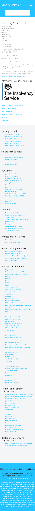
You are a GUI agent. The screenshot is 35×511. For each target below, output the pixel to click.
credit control (9, 409)
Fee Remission (10, 335)
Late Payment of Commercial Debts (16, 345)
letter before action (11, 420)
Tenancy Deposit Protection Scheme (16, 219)
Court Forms (9, 294)
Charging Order (10, 321)
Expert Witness (10, 240)
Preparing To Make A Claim (13, 136)
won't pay (8, 414)
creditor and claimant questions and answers (19, 394)
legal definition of (10, 431)
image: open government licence (17, 478)
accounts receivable (11, 412)
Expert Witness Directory (13, 242)
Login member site (11, 164)
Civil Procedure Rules (13, 253)
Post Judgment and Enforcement (15, 317)
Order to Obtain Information (13, 323)
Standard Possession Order (13, 226)
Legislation (8, 296)
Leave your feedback (11, 159)
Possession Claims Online (13, 213)
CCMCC (7, 278)
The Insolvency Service (8, 108)
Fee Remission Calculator (13, 337)
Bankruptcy (4, 117)
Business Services (11, 203)
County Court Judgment (12, 300)
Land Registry (9, 354)
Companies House (11, 352)
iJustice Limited (17, 474)
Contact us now (10, 155)
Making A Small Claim (12, 139)
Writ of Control (9, 330)
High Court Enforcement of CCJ (15, 180)
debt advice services (11, 448)
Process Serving (10, 185)
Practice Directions (11, 260)
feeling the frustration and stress (15, 398)
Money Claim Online (11, 176)
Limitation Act (9, 298)
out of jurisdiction (10, 427)
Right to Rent (9, 221)
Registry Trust (9, 356)
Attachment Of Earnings (12, 319)
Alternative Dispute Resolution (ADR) (16, 256)
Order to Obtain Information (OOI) (15, 194)
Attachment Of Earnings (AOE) (14, 189)
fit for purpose (9, 423)
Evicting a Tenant (10, 224)
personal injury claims (12, 401)
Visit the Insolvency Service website (12, 105)
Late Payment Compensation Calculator (17, 347)
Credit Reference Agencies (13, 359)
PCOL (7, 283)
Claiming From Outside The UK (15, 145)
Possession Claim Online (13, 178)
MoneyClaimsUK (11, 5)
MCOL (7, 281)
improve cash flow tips (12, 407)
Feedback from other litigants (14, 157)
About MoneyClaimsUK (12, 134)
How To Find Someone (12, 143)
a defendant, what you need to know (16, 445)
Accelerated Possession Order (14, 228)
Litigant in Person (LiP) (12, 270)
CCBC (7, 285)
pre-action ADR (10, 174)
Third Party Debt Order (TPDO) (15, 196)
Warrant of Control (11, 328)
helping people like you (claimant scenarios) (18, 396)
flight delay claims (10, 403)
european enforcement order (14, 429)
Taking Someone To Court (13, 141)
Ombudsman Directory (12, 382)
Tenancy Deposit (10, 217)
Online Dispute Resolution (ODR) (15, 258)
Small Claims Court (11, 287)
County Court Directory (12, 292)
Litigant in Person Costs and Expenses (17, 272)
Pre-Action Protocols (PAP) (13, 251)
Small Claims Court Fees (13, 289)
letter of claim (9, 418)
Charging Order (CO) (11, 191)
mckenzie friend (10, 405)
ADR (6, 187)
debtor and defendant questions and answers (19, 443)
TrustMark (8, 361)
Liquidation (4, 120)
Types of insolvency (7, 111)
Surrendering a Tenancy (12, 230)
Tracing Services (10, 183)
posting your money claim (13, 425)
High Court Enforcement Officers (15, 303)
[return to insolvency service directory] (13, 76)
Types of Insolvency (11, 370)
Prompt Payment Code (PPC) (14, 342)
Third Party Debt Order (12, 325)
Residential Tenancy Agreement (15, 215)
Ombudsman (9, 380)
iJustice (8, 201)
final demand (9, 416)
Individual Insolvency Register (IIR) (12, 114)
